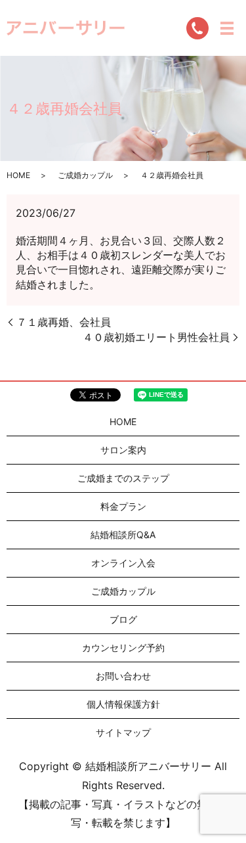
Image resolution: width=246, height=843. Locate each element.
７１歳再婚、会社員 (63, 322)
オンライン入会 (123, 562)
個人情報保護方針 (123, 704)
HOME (18, 175)
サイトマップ (123, 732)
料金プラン (123, 506)
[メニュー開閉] (227, 28)
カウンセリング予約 (123, 647)
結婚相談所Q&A (123, 534)
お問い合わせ (123, 675)
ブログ (123, 619)
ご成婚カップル (85, 175)
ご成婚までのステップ (123, 478)
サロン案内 (123, 449)
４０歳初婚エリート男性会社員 (156, 337)
